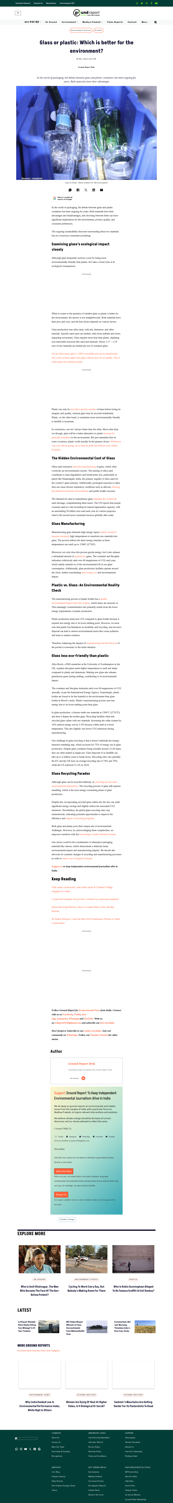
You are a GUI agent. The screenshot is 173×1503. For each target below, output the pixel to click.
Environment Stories (81, 30)
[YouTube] (25, 1449)
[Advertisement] (86, 294)
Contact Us (56, 1442)
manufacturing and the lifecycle (101, 643)
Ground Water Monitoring (135, 1499)
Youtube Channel (22, 3)
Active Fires (130, 1486)
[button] (40, 22)
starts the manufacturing (84, 466)
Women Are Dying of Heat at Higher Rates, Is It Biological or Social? (86, 1404)
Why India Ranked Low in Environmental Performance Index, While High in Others (40, 1406)
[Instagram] (146, 3)
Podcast (132, 22)
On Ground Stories (96, 1481)
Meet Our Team (58, 1447)
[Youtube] (156, 3)
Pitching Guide (131, 1456)
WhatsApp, (72, 1035)
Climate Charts (131, 1490)
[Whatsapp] (137, 3)
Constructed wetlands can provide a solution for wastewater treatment (85, 899)
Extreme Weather (86, 1395)
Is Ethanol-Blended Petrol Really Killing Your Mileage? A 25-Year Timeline (27, 1326)
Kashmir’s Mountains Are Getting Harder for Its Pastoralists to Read (133, 1404)
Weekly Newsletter (132, 1442)
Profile (98, 30)
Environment (93, 1472)
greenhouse (80, 556)
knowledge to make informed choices (97, 834)
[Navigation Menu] (18, 13)
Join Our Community (133, 1451)
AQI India (129, 1481)
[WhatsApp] (16, 1449)
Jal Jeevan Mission (132, 1495)
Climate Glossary (59, 1476)
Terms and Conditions (97, 1456)
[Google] (39, 1449)
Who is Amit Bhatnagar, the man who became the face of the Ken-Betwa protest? (39, 1291)
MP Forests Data (131, 1472)
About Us (56, 1438)
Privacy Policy (94, 1447)
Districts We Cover (96, 1495)
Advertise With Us (95, 1442)
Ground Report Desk (86, 67)
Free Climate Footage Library (64, 1486)
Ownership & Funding (61, 1451)
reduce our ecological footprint (77, 858)
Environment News (39, 1395)
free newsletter (107, 1022)
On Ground (51, 22)
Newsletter (51, 3)
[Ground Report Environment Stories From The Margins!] (86, 13)
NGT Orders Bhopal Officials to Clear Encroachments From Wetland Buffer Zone (75, 1328)
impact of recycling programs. (80, 818)
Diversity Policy (94, 1451)
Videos (54, 1490)
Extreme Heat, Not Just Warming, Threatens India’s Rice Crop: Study (122, 1326)
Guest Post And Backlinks (99, 1438)
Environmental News (89, 1010)
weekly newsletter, (93, 1030)
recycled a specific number (83, 409)
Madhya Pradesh (95, 1476)
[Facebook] (151, 3)
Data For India (131, 1476)
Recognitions (57, 1456)
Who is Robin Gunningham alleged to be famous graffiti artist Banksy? (133, 1289)
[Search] (155, 22)
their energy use (89, 572)
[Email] (83, 1078)
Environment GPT (67, 3)
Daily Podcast (57, 1481)
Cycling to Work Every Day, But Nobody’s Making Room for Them (86, 1289)
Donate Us (38, 3)
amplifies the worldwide (105, 499)
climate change (67, 1219)
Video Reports (115, 22)
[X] (142, 3)
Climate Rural (94, 1490)
